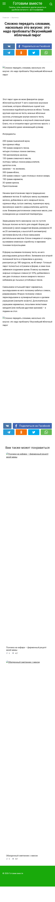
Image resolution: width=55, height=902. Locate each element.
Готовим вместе (27, 3)
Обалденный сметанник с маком (22, 855)
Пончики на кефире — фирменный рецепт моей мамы (26, 648)
